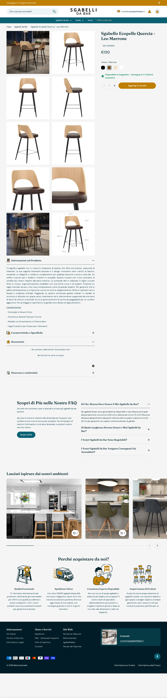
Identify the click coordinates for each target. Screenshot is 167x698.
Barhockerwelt (20, 665)
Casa (9, 26)
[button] (51, 355)
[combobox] (33, 11)
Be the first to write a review (51, 355)
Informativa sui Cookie (124, 665)
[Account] (149, 11)
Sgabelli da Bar (21, 26)
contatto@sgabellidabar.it (132, 641)
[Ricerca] (54, 11)
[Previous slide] (149, 545)
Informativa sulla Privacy (149, 665)
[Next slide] (157, 545)
